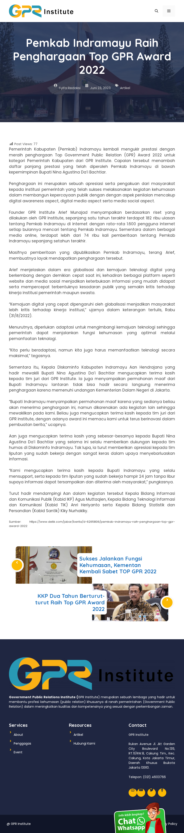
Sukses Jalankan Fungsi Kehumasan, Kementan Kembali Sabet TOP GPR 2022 (117, 565)
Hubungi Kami (84, 743)
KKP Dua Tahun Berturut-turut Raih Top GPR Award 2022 (70, 602)
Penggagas (22, 743)
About (18, 734)
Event (18, 752)
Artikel (125, 88)
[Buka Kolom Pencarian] (156, 11)
